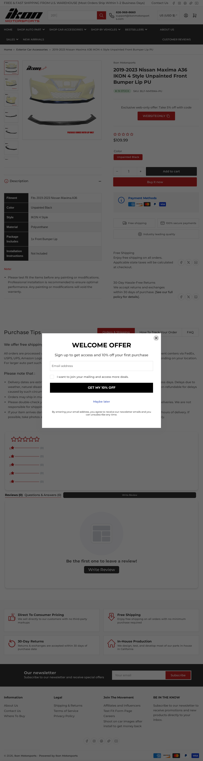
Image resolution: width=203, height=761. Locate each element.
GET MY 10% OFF (101, 388)
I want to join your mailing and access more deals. (92, 377)
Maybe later (101, 401)
